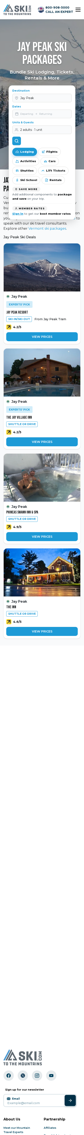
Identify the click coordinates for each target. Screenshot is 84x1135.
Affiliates (50, 1127)
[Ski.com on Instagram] (37, 1075)
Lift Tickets (55, 170)
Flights (52, 151)
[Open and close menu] (78, 9)
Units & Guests (23, 122)
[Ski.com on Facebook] (8, 1075)
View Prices (42, 337)
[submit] (70, 1100)
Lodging (27, 151)
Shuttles (27, 170)
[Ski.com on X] (23, 1075)
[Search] (16, 141)
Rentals (56, 180)
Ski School (28, 180)
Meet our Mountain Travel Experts (16, 1130)
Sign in (17, 213)
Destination (21, 90)
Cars (52, 161)
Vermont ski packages (47, 228)
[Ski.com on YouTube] (51, 1075)
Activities (28, 161)
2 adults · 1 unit (31, 130)
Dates (16, 106)
